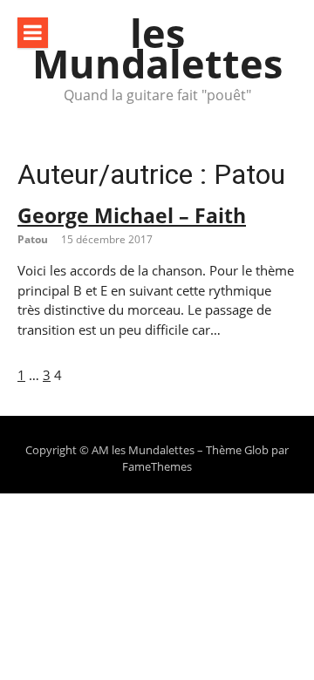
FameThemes (157, 466)
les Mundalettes (157, 48)
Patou (32, 239)
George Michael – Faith (131, 215)
